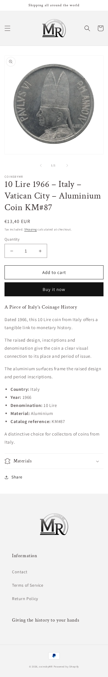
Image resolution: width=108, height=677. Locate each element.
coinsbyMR (45, 666)
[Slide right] (67, 165)
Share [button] (16, 477)
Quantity (12, 239)
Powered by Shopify (66, 666)
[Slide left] (40, 165)
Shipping (30, 229)
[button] (7, 28)
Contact (19, 571)
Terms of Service (28, 585)
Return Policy (25, 598)
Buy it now (54, 289)
